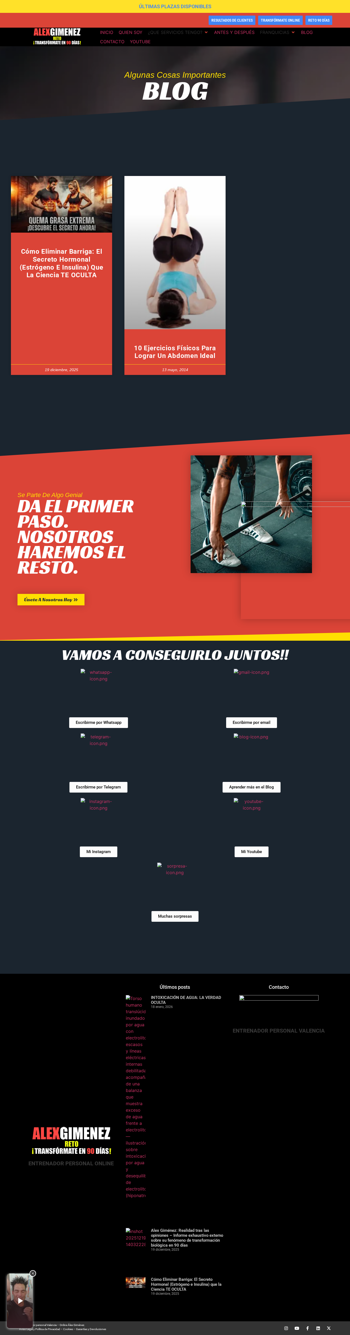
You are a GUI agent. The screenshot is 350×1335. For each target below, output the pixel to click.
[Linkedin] (318, 1328)
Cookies (68, 1329)
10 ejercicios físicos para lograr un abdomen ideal (175, 352)
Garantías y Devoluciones (91, 1329)
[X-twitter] (329, 1328)
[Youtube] (297, 1328)
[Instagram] (286, 1328)
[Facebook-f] (307, 1328)
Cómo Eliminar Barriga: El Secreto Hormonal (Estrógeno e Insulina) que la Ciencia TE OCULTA (61, 263)
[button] (178, 32)
